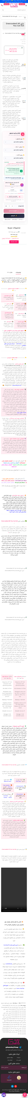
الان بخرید (13, 215)
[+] (6, 206)
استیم (20, 16)
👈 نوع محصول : (20, 139)
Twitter (5, 798)
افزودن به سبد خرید (13, 211)
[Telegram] (12, 1086)
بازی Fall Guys (14, 234)
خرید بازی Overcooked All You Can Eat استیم (15, 1014)
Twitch (10, 798)
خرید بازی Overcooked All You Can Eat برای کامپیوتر (14, 1018)
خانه (25, 16)
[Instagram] (15, 1086)
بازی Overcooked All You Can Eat (15, 25)
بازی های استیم (5, 1003)
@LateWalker (9, 964)
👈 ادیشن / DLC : (19, 147)
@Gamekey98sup (17, 385)
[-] (12, 206)
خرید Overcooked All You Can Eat (17, 1009)
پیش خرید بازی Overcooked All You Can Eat (12, 1007)
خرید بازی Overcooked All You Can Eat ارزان (16, 1012)
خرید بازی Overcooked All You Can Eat (14, 1010)
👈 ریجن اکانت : (20, 155)
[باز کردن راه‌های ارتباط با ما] (25, 1095)
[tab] (18, 272)
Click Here (18, 344)
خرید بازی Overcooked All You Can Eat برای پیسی (14, 1016)
